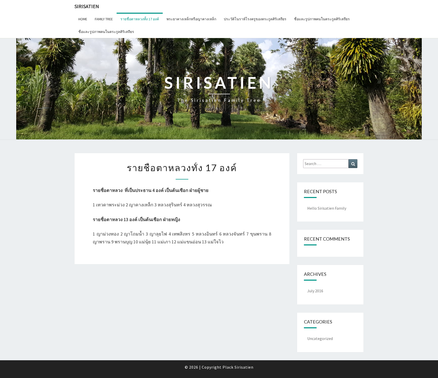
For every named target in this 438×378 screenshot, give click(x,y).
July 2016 (315, 290)
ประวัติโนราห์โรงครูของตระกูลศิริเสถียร (255, 19)
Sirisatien (87, 6)
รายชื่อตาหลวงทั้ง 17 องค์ (139, 19)
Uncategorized (320, 338)
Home (82, 19)
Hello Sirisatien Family (326, 208)
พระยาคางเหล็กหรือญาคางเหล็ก (191, 19)
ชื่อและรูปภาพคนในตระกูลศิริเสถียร (322, 19)
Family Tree (104, 19)
